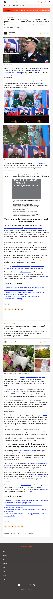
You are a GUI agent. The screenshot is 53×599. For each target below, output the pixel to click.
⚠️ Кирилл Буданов (45, 10)
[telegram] (30, 585)
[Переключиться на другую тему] (42, 2)
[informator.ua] (5, 2)
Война (16, 2)
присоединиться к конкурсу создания (32, 377)
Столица (22, 2)
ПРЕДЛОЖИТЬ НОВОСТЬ (27, 546)
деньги (31, 533)
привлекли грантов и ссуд (38, 474)
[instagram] (22, 585)
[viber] (34, 585)
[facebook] (19, 585)
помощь (6, 533)
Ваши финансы (25, 592)
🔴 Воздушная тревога (18, 10)
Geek (35, 592)
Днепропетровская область (18, 533)
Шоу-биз (33, 2)
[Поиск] (45, 2)
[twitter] (26, 585)
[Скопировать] (47, 33)
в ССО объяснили (39, 163)
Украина (11, 2)
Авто (32, 592)
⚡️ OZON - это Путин (32, 10)
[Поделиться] (44, 33)
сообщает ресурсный (14, 389)
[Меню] (49, 2)
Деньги (27, 2)
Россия (6, 316)
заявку (45, 415)
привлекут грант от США (28, 451)
